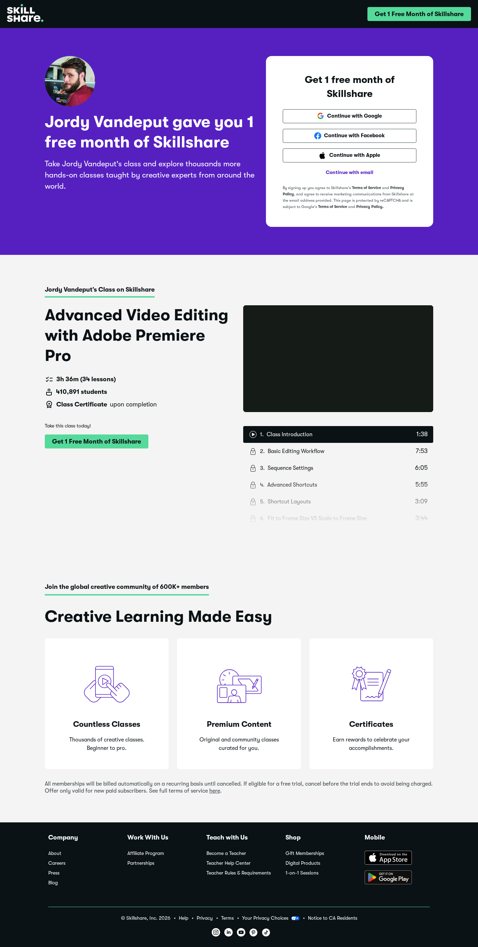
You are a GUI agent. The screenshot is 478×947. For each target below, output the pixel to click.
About (54, 853)
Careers (56, 863)
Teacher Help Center (228, 863)
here (214, 791)
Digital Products (303, 863)
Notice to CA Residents (332, 918)
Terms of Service (366, 188)
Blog (53, 882)
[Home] (25, 14)
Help (183, 918)
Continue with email (349, 172)
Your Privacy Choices (265, 918)
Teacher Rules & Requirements (238, 873)
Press (53, 873)
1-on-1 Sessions (302, 873)
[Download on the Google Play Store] (397, 878)
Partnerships (140, 863)
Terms (227, 918)
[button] (419, 14)
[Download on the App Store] (397, 858)
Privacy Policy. (370, 206)
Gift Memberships (305, 853)
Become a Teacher (226, 853)
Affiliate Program (145, 853)
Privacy (205, 918)
